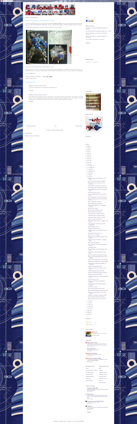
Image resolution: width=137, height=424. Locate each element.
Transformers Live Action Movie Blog (95, 401)
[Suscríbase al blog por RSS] (92, 21)
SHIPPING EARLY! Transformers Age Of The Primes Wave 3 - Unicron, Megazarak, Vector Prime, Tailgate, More (97, 396)
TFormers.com (90, 394)
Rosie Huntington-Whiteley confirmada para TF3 (98, 290)
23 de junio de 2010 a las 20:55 (39, 85)
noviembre (90, 167)
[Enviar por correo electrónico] (46, 76)
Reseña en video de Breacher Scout (95, 210)
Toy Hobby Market (58, 69)
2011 (88, 162)
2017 (88, 151)
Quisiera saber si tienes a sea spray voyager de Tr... (96, 36)
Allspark (89, 412)
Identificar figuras (89, 380)
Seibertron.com (32, 73)
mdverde (95, 332)
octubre (90, 169)
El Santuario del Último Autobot (94, 358)
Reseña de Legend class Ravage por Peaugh (97, 254)
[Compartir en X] (49, 76)
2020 (88, 146)
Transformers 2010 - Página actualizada (96, 213)
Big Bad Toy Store (103, 378)
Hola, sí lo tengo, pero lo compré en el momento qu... (97, 33)
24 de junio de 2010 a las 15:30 (39, 94)
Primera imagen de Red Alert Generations (96, 296)
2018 (88, 149)
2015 (88, 155)
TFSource (101, 380)
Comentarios (90, 324)
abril (89, 302)
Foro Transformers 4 (90, 372)
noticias (31, 78)
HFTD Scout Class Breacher (94, 242)
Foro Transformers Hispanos (91, 370)
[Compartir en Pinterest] (51, 76)
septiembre (90, 171)
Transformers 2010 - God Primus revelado (96, 217)
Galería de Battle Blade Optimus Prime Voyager (98, 261)
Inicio (55, 125)
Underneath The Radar (92, 353)
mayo (89, 301)
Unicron (49, 24)
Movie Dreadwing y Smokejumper (95, 211)
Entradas (89, 322)
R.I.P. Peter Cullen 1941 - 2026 (93, 402)
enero (89, 308)
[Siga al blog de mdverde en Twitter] (89, 21)
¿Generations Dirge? (92, 247)
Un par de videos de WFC (93, 279)
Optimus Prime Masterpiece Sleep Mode (38, 24)
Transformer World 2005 (92, 388)
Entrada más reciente (30, 125)
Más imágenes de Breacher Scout (95, 233)
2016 (88, 153)
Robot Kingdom (102, 382)
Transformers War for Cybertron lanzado (96, 215)
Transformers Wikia (90, 376)
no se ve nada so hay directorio (92, 39)
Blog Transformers (91, 348)
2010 (88, 164)
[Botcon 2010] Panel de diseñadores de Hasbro (97, 187)
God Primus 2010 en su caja (94, 192)
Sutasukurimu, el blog (92, 342)
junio (89, 176)
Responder (31, 90)
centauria (69, 421)
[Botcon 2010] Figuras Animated (94, 201)
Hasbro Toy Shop (102, 372)
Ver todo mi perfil (95, 335)
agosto (89, 173)
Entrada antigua (79, 125)
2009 (88, 310)
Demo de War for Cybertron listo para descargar (98, 259)
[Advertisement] (51, 147)
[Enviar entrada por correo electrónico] (44, 76)
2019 (88, 148)
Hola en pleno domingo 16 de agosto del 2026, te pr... (97, 31)
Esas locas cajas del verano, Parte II (94, 354)
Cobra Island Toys (89, 374)
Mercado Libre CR (103, 376)
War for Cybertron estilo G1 (93, 226)
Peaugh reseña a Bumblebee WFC (95, 266)
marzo (89, 304)
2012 (88, 160)
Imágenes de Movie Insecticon (94, 228)
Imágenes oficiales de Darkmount (95, 219)
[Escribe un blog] (47, 76)
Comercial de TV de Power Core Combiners (97, 185)
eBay (100, 368)
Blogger (82, 421)
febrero (89, 306)
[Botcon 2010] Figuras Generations (95, 203)
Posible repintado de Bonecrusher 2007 (96, 270)
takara (35, 78)
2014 (88, 157)
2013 (88, 158)
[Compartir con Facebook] (50, 76)
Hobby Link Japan (103, 374)
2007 (88, 314)
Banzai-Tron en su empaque (94, 235)
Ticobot (87, 368)
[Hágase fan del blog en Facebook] (87, 21)
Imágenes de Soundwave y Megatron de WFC (97, 295)
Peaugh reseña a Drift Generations (95, 274)
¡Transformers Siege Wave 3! (92, 349)
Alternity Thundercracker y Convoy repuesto (97, 298)
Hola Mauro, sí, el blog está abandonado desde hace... (97, 27)
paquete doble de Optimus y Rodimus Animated (62, 24)
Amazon (101, 370)
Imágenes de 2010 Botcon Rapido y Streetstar (97, 272)
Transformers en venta (92, 286)
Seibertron (89, 406)
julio (89, 174)
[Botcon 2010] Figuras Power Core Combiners (97, 197)
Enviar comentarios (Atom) (57, 130)
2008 (88, 312)
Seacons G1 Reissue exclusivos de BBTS (96, 181)
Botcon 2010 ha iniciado (93, 208)
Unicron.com (88, 378)
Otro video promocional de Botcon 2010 (96, 288)
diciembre (90, 165)
